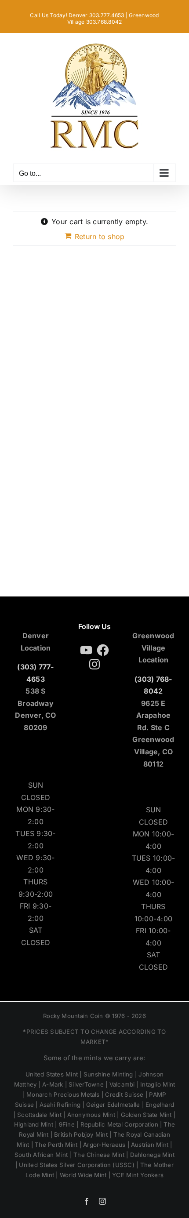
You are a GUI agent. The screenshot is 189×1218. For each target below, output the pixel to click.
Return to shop (99, 236)
